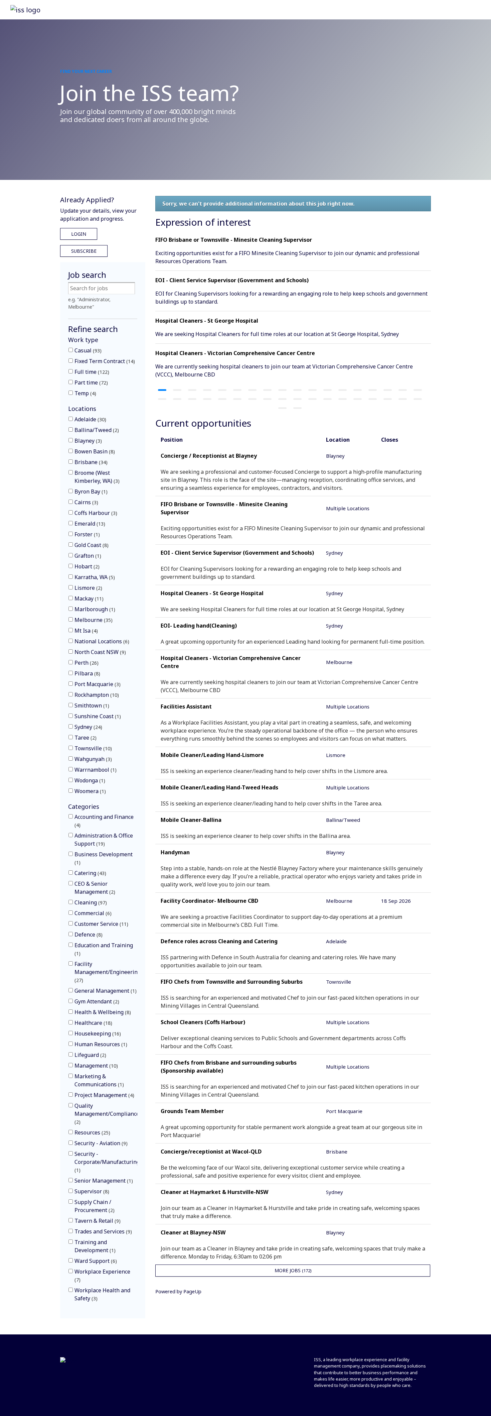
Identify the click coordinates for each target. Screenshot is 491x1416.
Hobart (86, 566)
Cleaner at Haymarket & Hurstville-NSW (214, 1192)
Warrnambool (94, 769)
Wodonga (89, 780)
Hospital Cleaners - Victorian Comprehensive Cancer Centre (235, 353)
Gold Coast (90, 545)
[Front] (68, 1360)
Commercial (92, 913)
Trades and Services (102, 1231)
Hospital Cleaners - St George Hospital (206, 320)
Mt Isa (85, 630)
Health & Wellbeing (101, 1012)
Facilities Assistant (186, 706)
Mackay (88, 598)
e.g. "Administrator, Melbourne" (89, 303)
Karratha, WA (93, 577)
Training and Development (94, 1246)
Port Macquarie (96, 684)
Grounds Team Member (192, 1111)
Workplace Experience (102, 1275)
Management (95, 1065)
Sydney (87, 727)
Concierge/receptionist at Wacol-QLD (211, 1151)
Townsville (92, 748)
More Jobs (292, 1270)
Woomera (89, 791)
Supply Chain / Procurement (93, 1206)
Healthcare (92, 1022)
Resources (91, 1132)
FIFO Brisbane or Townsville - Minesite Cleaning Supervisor (233, 239)
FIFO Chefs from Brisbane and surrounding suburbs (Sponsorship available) (229, 1066)
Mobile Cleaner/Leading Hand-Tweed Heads (219, 787)
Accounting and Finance (104, 820)
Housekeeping (96, 1033)
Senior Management (102, 1180)
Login (78, 234)
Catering (89, 873)
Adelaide (89, 419)
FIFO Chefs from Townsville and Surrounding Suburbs (232, 981)
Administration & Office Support (103, 839)
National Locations (101, 641)
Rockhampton (95, 694)
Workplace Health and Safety (102, 1294)
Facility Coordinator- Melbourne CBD (209, 900)
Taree (84, 737)
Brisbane (90, 462)
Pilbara (86, 673)
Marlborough (94, 609)
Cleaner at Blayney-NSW (193, 1232)
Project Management (103, 1095)
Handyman (175, 852)
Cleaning (89, 902)
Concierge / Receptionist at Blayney (209, 455)
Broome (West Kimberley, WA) (96, 476)
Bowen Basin (93, 451)
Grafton (87, 555)
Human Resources (100, 1044)
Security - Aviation (100, 1143)
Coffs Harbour (95, 513)
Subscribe (84, 251)
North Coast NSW (99, 652)
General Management (104, 990)
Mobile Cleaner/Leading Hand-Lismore (212, 755)
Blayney (87, 440)
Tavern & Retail (96, 1220)
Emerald (89, 523)
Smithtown (91, 705)
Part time (90, 382)
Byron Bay (90, 491)
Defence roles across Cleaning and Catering (219, 941)
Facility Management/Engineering (107, 971)
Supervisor (91, 1191)
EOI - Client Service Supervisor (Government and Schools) (232, 280)
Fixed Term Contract (103, 361)
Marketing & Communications (98, 1080)
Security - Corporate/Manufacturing (107, 1161)
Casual (87, 350)
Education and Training (103, 949)
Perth (85, 662)
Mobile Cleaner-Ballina (191, 820)
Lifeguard (89, 1055)
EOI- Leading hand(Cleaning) (199, 625)
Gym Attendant (96, 1001)
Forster (86, 534)
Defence (87, 934)
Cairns (85, 502)
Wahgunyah (92, 759)
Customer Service (100, 924)
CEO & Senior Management (94, 887)
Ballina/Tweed (95, 430)
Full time (91, 371)
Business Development (103, 858)
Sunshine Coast (96, 716)
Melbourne (92, 620)
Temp (84, 393)
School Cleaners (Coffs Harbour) (203, 1022)
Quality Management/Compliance (106, 1113)
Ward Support (94, 1261)
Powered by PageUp (178, 1291)
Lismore (87, 587)
